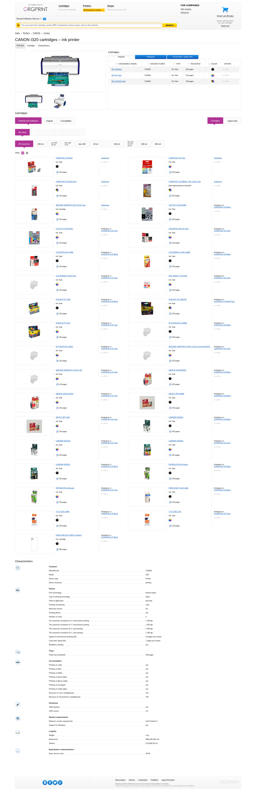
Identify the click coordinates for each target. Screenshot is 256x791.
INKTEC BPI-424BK (176, 394)
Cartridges (64, 6)
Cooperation (142, 780)
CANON (36, 33)
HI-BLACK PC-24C (63, 323)
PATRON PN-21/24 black (178, 464)
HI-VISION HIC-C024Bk (178, 323)
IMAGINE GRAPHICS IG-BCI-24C (69, 370)
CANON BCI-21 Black (109, 537)
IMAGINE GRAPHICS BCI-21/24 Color (71, 205)
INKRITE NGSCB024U (177, 370)
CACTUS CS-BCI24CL (64, 229)
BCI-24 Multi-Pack (119, 81)
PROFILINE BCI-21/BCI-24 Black (69, 535)
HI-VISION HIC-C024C (64, 347)
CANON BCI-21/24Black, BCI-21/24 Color (185, 182)
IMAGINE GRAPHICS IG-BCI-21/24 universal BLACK (189, 347)
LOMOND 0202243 (63, 441)
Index (17, 33)
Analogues (105, 158)
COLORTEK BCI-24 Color (179, 229)
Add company (186, 9)
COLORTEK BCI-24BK (64, 252)
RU (40, 19)
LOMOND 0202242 (176, 417)
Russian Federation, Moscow (28, 19)
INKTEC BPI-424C (63, 417)
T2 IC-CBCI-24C (175, 512)
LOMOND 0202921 (63, 464)
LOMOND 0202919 (176, 441)
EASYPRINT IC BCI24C (178, 276)
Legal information (168, 780)
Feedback (154, 780)
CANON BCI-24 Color (177, 158)
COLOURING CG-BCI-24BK (179, 252)
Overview (20, 45)
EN (44, 19)
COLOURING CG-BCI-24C (66, 276)
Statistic (132, 780)
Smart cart (225, 16)
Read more (225, 26)
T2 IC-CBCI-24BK (62, 512)
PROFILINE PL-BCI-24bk (178, 488)
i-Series (46, 33)
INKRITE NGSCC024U (64, 394)
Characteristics (44, 45)
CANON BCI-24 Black (64, 158)
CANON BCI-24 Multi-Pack (66, 182)
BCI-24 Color (116, 75)
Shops (110, 6)
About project (120, 780)
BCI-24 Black (117, 69)
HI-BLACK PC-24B (63, 299)
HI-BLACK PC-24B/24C (178, 299)
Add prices (185, 13)
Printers (87, 6)
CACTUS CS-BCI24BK (177, 205)
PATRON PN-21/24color (65, 488)
